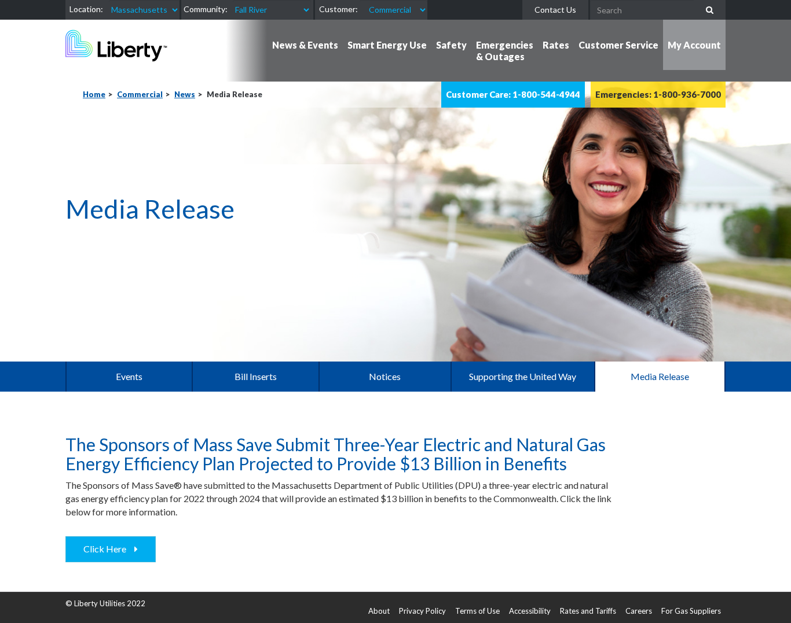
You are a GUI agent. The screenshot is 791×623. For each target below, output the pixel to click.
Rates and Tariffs (588, 610)
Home (94, 94)
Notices (385, 376)
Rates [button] (556, 44)
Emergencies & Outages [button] (504, 50)
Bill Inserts (256, 376)
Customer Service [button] (618, 44)
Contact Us (555, 9)
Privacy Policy (422, 610)
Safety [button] (451, 44)
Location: (86, 9)
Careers (638, 610)
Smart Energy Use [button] (387, 44)
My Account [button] (694, 44)
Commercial (140, 94)
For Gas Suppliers (691, 610)
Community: (206, 9)
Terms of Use (477, 610)
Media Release (660, 376)
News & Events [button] (305, 44)
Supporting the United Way (522, 376)
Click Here (107, 548)
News (184, 94)
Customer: (338, 9)
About (379, 610)
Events (129, 376)
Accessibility (530, 610)
